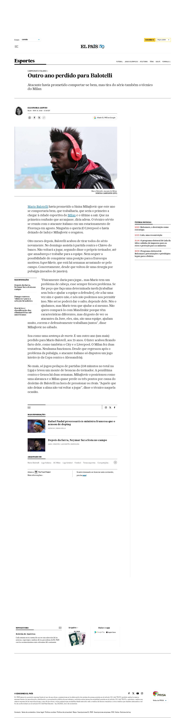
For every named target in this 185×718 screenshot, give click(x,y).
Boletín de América (25, 634)
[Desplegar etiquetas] (115, 462)
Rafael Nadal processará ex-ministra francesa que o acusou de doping (81, 423)
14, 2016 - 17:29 (41, 111)
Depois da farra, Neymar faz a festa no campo (25, 287)
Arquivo (72, 628)
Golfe (158, 62)
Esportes (24, 61)
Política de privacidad (64, 712)
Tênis (152, 62)
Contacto (17, 712)
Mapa (75, 712)
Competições (103, 463)
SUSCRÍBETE (149, 40)
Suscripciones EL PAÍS (85, 712)
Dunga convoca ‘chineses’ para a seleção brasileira (23, 299)
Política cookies (50, 712)
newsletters (22, 628)
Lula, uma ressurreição (151, 235)
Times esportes (89, 463)
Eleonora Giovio (37, 108)
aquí (84, 475)
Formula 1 (166, 62)
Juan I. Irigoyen (54, 444)
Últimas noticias (143, 222)
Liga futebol (67, 463)
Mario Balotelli (38, 206)
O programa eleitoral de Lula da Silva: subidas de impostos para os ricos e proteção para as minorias (153, 243)
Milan (72, 215)
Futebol (119, 62)
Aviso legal (40, 712)
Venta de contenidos (29, 712)
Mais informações (35, 475)
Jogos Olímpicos (131, 62)
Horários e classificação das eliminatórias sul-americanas (23, 311)
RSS (112, 712)
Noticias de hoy (125, 712)
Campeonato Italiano (37, 71)
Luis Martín (65, 444)
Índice (117, 712)
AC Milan (57, 463)
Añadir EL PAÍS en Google (106, 118)
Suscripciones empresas (102, 712)
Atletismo (144, 62)
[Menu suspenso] (16, 46)
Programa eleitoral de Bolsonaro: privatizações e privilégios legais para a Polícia (153, 253)
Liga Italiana (46, 463)
